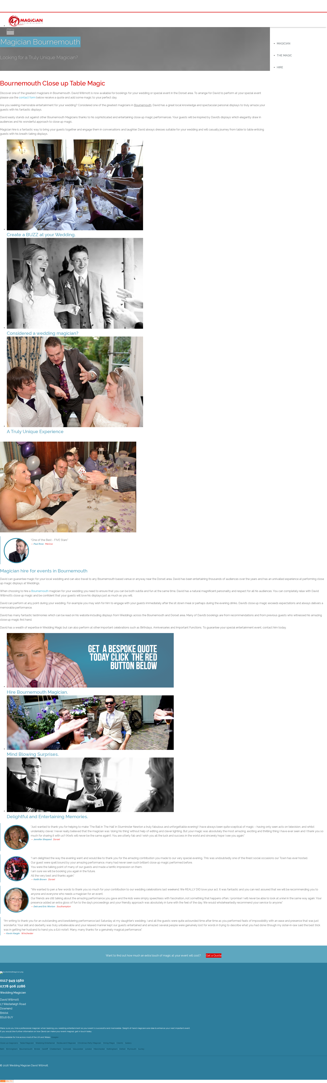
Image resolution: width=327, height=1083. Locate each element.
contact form (27, 97)
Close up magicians (9, 1043)
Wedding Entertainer (45, 1043)
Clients (120, 1043)
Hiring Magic (109, 1043)
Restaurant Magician (66, 1043)
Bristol (37, 1049)
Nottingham (112, 1049)
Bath (2, 1049)
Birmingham (12, 1049)
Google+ (55, 1037)
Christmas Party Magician (89, 1043)
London (88, 1049)
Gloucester (78, 1049)
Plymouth (131, 1049)
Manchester (99, 1049)
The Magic (284, 55)
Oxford (122, 1049)
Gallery (128, 1043)
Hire (280, 67)
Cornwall (67, 1049)
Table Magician (27, 1043)
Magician (283, 43)
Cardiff (45, 1049)
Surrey (141, 1049)
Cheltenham (55, 1049)
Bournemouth (40, 591)
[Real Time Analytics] (7, 1081)
